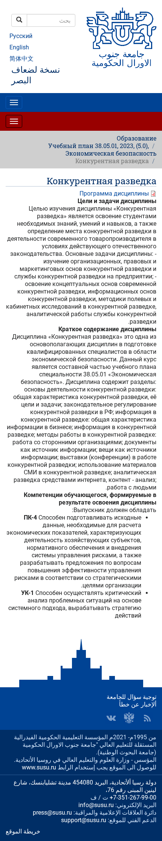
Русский (20, 36)
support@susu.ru (83, 820)
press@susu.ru (52, 812)
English (19, 47)
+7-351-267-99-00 (133, 797)
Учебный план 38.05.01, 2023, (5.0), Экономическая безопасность (102, 149)
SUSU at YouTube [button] (129, 718)
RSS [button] (147, 718)
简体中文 (21, 58)
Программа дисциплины (114, 193)
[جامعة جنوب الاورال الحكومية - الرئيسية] (121, 38)
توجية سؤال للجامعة (131, 696)
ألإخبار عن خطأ (137, 704)
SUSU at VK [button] (111, 718)
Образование (136, 138)
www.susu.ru (39, 767)
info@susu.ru (96, 805)
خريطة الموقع (23, 831)
